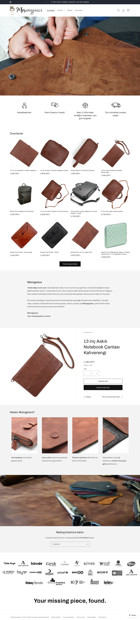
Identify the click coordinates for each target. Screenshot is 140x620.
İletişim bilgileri (91, 617)
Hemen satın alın (103, 387)
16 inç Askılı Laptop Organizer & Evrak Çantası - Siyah (84, 212)
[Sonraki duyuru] (93, 2)
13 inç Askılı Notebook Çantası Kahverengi (111, 171)
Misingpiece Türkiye (21, 617)
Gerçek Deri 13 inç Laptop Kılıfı (81, 252)
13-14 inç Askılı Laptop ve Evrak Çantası (54, 211)
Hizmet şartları (80, 617)
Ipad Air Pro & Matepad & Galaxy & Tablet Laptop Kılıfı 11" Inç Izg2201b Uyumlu (115, 253)
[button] (61, 10)
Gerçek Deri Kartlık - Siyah (49, 252)
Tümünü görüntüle (70, 264)
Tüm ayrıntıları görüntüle (111, 397)
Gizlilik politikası (56, 617)
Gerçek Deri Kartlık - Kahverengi (21, 252)
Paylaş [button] (88, 397)
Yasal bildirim (102, 617)
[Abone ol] (87, 544)
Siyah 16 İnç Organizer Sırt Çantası (22, 211)
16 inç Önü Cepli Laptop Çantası (112, 211)
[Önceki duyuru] (46, 2)
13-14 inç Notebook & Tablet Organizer (23, 170)
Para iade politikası (68, 617)
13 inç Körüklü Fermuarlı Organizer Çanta (54, 170)
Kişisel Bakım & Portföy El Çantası (82, 170)
